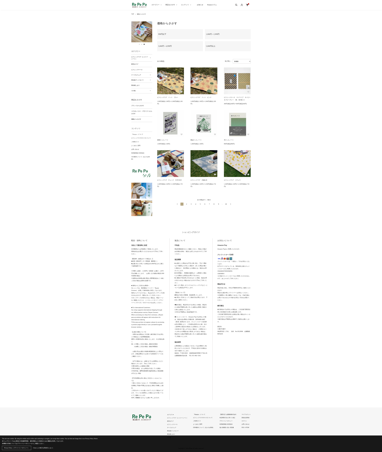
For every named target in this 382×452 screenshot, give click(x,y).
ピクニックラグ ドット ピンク (201, 97)
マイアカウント (246, 414)
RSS (243, 427)
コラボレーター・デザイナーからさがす (141, 112)
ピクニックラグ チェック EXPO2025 (169, 180)
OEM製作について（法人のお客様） (203, 427)
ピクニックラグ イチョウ (232, 180)
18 (226, 204)
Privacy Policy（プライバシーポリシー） (16, 448)
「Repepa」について (137, 134)
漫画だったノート (162, 140)
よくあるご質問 (135, 145)
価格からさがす (141, 14)
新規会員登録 (245, 417)
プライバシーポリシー (226, 421)
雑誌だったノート (196, 140)
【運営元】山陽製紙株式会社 (228, 414)
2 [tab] (141, 44)
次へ (230, 204)
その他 (133, 90)
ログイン (244, 421)
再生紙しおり (135, 85)
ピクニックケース (136, 69)
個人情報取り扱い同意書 (227, 427)
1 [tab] (139, 44)
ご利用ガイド (135, 142)
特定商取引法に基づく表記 (227, 417)
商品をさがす (170, 5)
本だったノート (229, 140)
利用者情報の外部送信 (137, 153)
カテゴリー (155, 5)
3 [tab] (144, 44)
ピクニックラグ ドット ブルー (167, 97)
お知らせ (200, 5)
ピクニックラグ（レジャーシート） (139, 58)
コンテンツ (185, 5)
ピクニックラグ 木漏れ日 (199, 180)
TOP (132, 14)
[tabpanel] (141, 31)
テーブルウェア (136, 75)
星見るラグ (134, 64)
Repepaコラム (212, 5)
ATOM (247, 427)
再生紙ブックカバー (137, 80)
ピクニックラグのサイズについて (141, 138)
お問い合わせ (135, 149)
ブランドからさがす (137, 105)
